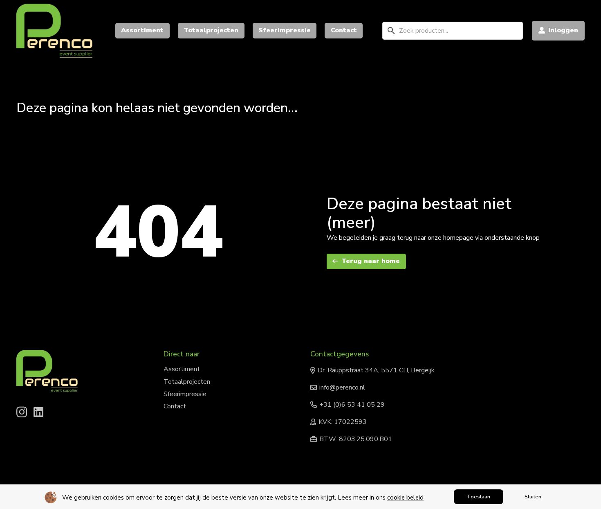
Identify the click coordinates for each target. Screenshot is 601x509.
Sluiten (533, 496)
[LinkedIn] (38, 411)
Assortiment (182, 369)
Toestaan (478, 496)
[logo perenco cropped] (54, 31)
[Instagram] (21, 412)
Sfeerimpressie (185, 394)
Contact (175, 406)
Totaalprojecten (187, 381)
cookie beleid (405, 497)
